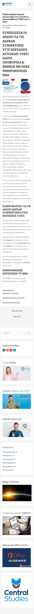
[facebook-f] (4, 350)
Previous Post (17, 310)
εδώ (8, 278)
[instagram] (7, 350)
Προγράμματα (7, 466)
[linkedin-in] (14, 350)
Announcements (8, 452)
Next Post (17, 316)
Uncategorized (8, 459)
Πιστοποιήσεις (8, 463)
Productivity (7, 455)
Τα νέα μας (6, 470)
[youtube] (11, 350)
